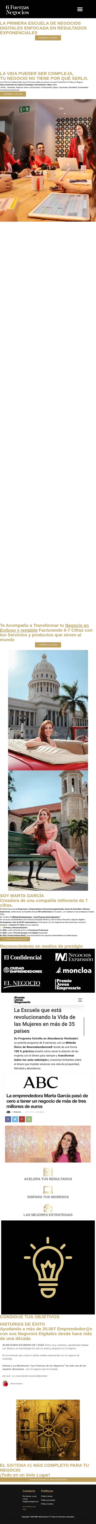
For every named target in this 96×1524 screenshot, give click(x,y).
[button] (80, 9)
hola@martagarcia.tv (31, 1501)
